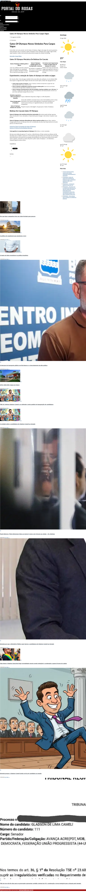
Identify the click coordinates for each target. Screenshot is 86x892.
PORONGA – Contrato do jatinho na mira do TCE (68, 184)
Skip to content (4, 0)
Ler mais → (7, 220)
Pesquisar (2, 16)
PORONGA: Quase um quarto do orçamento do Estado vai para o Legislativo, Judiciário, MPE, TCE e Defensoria (69, 179)
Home (1, 23)
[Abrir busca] (0, 15)
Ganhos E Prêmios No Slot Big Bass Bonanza (21, 128)
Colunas (2, 30)
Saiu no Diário (3, 27)
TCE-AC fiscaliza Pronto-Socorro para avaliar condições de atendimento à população (69, 173)
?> (11, 213)
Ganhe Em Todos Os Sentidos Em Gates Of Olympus (23, 126)
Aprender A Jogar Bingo (16, 56)
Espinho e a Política (4, 24)
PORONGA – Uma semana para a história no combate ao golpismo (69, 197)
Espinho (2, 26)
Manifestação (3, 29)
